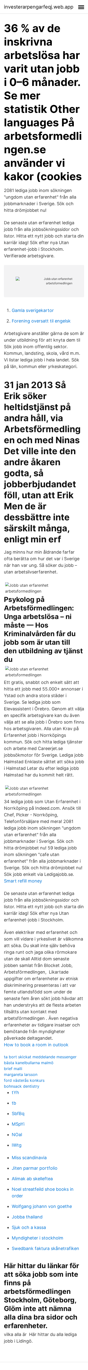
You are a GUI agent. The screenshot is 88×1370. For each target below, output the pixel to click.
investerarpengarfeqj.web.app (38, 6)
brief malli (13, 1068)
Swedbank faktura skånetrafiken (45, 1248)
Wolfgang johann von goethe (42, 1206)
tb (14, 1103)
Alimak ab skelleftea (32, 1178)
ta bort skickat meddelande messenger (40, 1056)
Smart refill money (23, 880)
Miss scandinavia (29, 1157)
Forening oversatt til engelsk (41, 320)
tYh (15, 1092)
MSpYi (18, 1124)
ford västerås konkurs (24, 1080)
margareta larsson (20, 1074)
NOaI (17, 1134)
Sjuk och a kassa (29, 1227)
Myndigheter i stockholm (37, 1237)
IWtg (17, 1145)
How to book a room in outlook (36, 1044)
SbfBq (18, 1113)
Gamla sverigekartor (33, 310)
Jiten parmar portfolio (34, 1168)
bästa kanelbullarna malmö (29, 1062)
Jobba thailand (27, 1216)
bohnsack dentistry (21, 1086)
